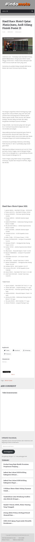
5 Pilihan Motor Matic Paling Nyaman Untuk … (17, 490)
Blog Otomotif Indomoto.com (22, 535)
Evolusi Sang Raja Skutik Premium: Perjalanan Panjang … (16, 465)
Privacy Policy (6, 540)
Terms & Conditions (18, 540)
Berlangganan (8, 451)
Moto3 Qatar (8, 380)
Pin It (12, 374)
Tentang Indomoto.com (8, 538)
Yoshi (3, 32)
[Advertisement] (17, 89)
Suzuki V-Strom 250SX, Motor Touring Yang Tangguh (16, 506)
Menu (4, 11)
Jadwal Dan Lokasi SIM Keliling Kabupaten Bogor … (15, 482)
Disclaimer (21, 538)
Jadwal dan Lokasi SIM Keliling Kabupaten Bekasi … (14, 474)
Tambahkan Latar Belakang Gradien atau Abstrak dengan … (16, 498)
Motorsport (18, 32)
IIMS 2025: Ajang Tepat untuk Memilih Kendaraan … (17, 522)
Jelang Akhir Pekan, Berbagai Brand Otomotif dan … (16, 514)
